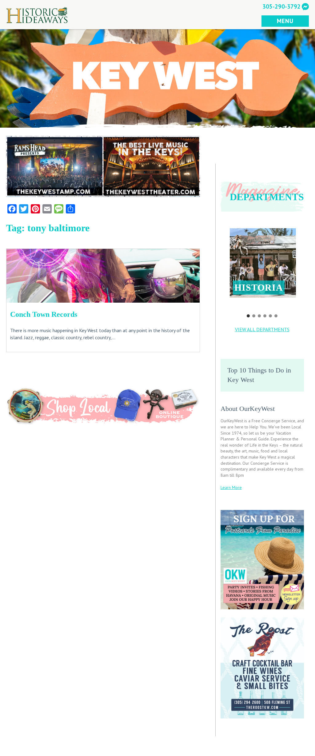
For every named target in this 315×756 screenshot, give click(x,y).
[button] (263, 263)
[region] (262, 269)
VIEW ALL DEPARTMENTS (262, 329)
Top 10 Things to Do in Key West (259, 375)
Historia (258, 287)
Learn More (231, 487)
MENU (285, 21)
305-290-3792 (281, 6)
